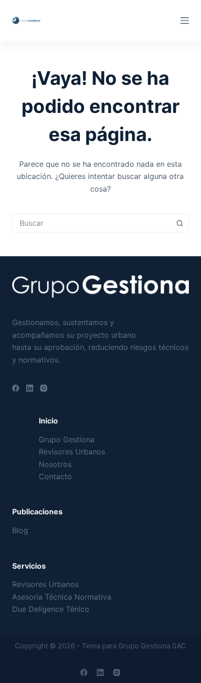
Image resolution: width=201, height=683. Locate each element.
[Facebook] (15, 388)
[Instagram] (43, 388)
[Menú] (184, 20)
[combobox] (92, 223)
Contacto (55, 476)
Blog (20, 530)
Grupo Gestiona (66, 439)
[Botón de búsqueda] (179, 223)
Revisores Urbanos (72, 451)
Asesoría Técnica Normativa (61, 596)
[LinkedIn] (29, 388)
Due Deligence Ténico (50, 609)
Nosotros (55, 464)
